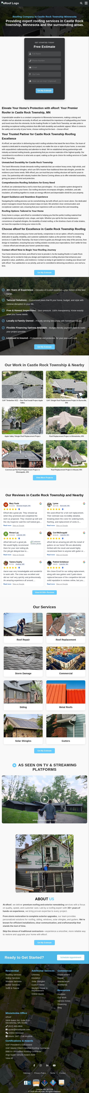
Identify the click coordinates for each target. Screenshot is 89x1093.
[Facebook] (34, 1065)
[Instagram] (41, 1065)
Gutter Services (13, 985)
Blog (59, 1007)
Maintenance (63, 981)
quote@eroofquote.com (19, 1029)
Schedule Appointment (70, 957)
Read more (7, 525)
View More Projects (44, 478)
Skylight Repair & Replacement (40, 989)
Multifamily (62, 985)
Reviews (61, 994)
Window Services (14, 981)
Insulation (36, 978)
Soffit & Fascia (12, 988)
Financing (62, 1004)
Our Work (61, 997)
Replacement (63, 975)
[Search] (81, 3)
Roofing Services (13, 975)
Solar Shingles (38, 981)
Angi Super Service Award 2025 (20, 1055)
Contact (62, 1073)
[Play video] (44, 799)
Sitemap (26, 1073)
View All (9, 1058)
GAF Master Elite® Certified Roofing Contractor (27, 1048)
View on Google (18, 525)
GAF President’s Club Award (19, 1045)
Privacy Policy (40, 1073)
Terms (52, 1073)
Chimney (36, 975)
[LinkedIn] (47, 1065)
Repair (60, 978)
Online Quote (38, 994)
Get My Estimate (44, 91)
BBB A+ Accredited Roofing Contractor (23, 1051)
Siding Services (13, 978)
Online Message (16, 1033)
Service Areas (63, 1001)
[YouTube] (54, 1065)
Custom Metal (38, 985)
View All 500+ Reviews (44, 592)
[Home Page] (10, 3)
